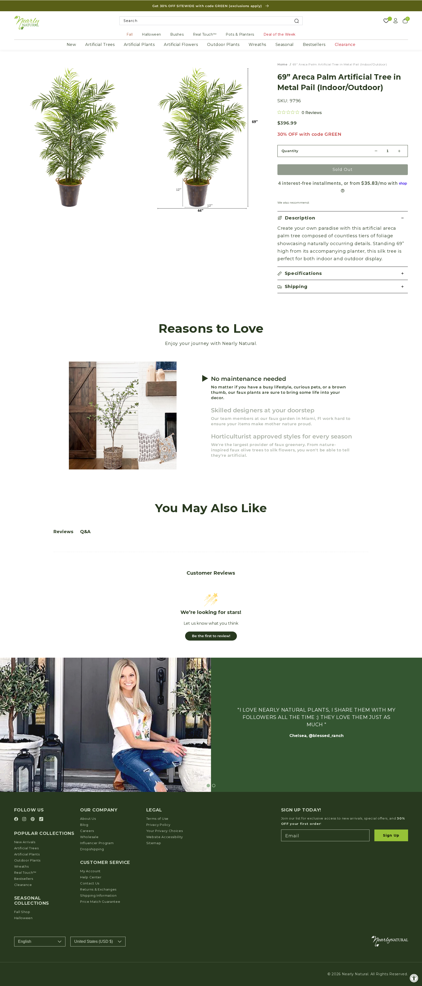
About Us (88, 818)
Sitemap (153, 843)
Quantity (290, 151)
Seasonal (284, 44)
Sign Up (391, 835)
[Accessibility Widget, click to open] (414, 978)
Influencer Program (97, 843)
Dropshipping (92, 849)
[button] (342, 217)
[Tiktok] (41, 819)
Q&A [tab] (85, 531)
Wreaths (257, 44)
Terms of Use (157, 818)
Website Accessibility (164, 837)
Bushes (177, 34)
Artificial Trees (100, 44)
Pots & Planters (240, 34)
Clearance (345, 44)
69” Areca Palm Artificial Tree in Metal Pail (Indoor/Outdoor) (340, 64)
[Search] (296, 20)
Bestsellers (314, 44)
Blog (84, 825)
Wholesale (89, 837)
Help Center (91, 877)
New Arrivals (24, 842)
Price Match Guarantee (100, 901)
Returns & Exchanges (98, 889)
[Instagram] (25, 819)
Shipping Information (98, 895)
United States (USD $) (93, 941)
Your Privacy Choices (164, 831)
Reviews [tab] (63, 531)
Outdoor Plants (223, 44)
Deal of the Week (279, 34)
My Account (90, 871)
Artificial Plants (139, 44)
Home (282, 64)
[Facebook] (17, 819)
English (24, 941)
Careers (87, 831)
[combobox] (211, 20)
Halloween (151, 34)
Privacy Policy (158, 825)
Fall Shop (22, 912)
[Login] (396, 21)
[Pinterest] (33, 819)
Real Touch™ (205, 34)
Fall (130, 34)
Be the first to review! (211, 636)
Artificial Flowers (181, 44)
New (71, 44)
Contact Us (89, 883)
